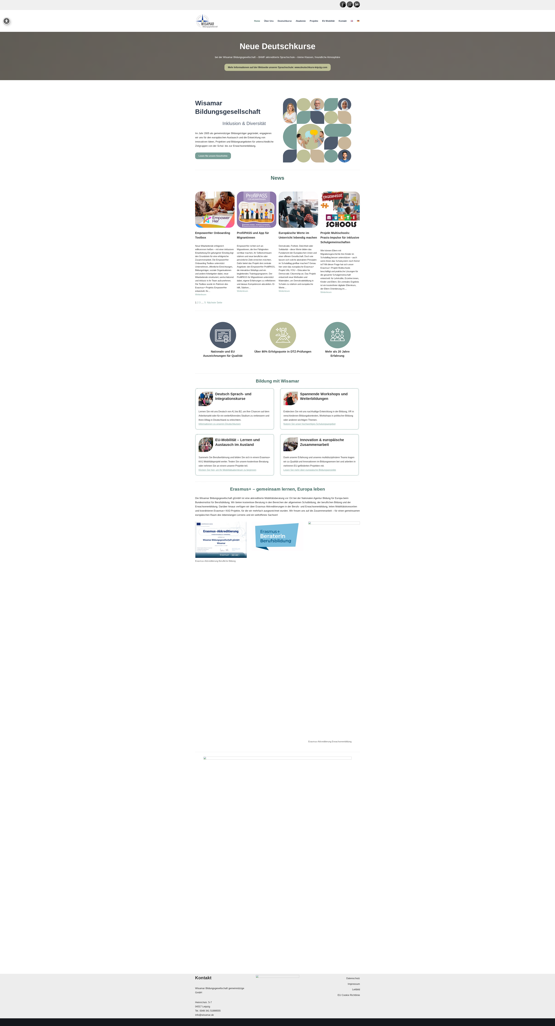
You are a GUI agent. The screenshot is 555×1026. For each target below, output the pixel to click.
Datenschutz (353, 978)
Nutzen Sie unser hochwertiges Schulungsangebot (309, 424)
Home (257, 21)
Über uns (269, 21)
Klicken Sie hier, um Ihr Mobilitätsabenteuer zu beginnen (227, 470)
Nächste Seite (214, 302)
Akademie (301, 21)
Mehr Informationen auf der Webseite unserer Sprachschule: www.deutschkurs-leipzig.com (277, 67)
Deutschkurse (285, 21)
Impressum (354, 984)
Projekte (314, 21)
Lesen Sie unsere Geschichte (213, 156)
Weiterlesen (200, 294)
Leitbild (356, 989)
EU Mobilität (328, 21)
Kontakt (343, 21)
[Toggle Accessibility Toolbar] (6, 21)
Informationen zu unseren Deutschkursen (220, 424)
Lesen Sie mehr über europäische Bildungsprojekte (309, 470)
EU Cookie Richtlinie (349, 995)
